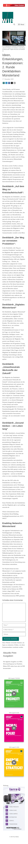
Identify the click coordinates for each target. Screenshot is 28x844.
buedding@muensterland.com (10, 516)
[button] (14, 24)
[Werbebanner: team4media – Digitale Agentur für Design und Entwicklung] (14, 6)
